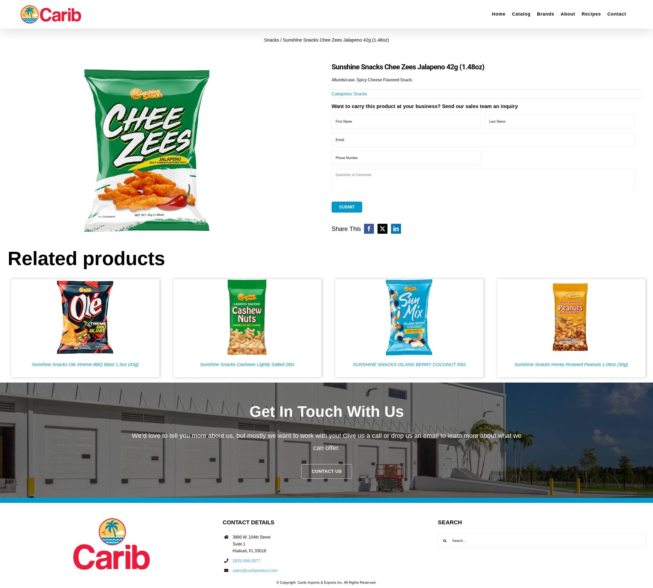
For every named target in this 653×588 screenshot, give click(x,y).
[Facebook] (369, 229)
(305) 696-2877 (246, 561)
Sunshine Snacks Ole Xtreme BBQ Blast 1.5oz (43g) (85, 364)
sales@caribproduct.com (255, 570)
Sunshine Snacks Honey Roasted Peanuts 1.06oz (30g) (571, 364)
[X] (382, 229)
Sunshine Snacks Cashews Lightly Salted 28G (247, 364)
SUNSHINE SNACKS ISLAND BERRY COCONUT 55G (409, 364)
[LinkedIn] (396, 229)
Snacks (360, 94)
